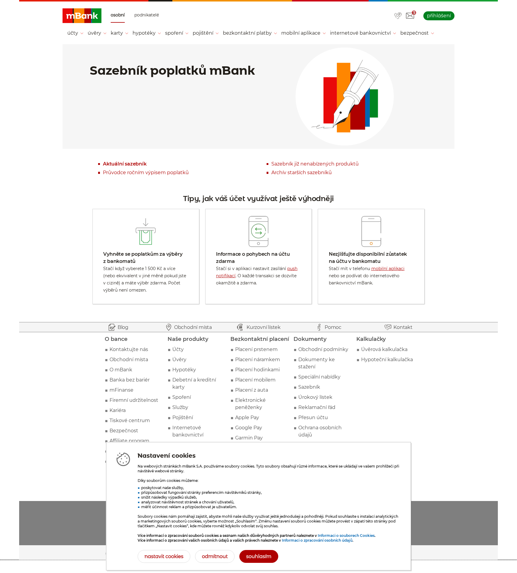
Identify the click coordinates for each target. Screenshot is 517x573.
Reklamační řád (316, 407)
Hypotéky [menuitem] (144, 33)
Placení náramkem (257, 359)
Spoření (181, 397)
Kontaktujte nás (129, 349)
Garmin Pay (249, 438)
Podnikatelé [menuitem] (146, 15)
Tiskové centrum (130, 420)
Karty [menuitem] (117, 33)
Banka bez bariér (130, 380)
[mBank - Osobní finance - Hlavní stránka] (82, 15)
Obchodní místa (129, 359)
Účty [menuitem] (72, 33)
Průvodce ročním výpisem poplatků (146, 172)
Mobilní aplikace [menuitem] (300, 33)
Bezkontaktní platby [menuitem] (247, 33)
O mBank (121, 370)
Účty (178, 349)
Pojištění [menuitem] (203, 33)
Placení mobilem (255, 380)
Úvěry (179, 359)
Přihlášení (439, 16)
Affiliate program (129, 441)
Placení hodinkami (257, 370)
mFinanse (121, 390)
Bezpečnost (124, 430)
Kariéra (118, 410)
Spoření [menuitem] (174, 33)
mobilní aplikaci (388, 268)
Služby (180, 407)
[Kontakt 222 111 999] (398, 16)
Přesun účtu (313, 417)
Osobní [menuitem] (118, 15)
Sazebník (309, 387)
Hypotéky (184, 370)
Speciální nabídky (319, 377)
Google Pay (248, 427)
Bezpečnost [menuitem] (414, 33)
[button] (409, 15)
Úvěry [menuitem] (94, 33)
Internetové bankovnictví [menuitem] (360, 33)
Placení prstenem (256, 349)
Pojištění (182, 417)
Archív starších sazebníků (301, 172)
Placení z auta (251, 390)
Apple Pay (247, 417)
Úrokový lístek (315, 397)
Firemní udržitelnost (134, 400)
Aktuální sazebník (125, 164)
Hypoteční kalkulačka (387, 359)
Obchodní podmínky (323, 349)
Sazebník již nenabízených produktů (315, 164)
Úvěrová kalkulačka (384, 349)
